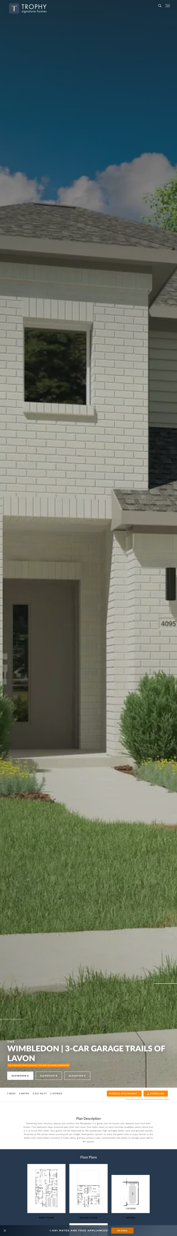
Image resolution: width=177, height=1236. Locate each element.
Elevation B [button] (48, 1075)
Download (157, 1093)
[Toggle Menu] (167, 6)
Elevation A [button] (20, 1075)
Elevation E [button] (77, 1075)
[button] (4, 1230)
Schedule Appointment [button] (123, 1093)
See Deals (122, 1230)
